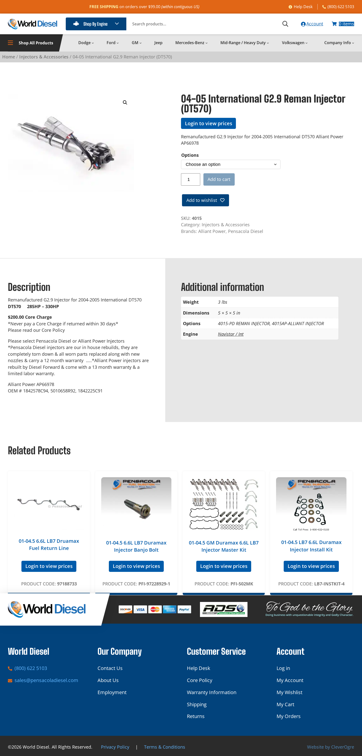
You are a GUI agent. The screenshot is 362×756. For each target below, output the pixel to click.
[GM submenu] (140, 43)
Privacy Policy (115, 747)
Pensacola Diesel (245, 231)
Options (190, 155)
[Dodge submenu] (93, 43)
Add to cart (219, 179)
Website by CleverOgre (330, 747)
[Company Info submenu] (353, 43)
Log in (283, 668)
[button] (125, 102)
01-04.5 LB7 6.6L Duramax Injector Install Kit (311, 546)
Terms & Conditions (164, 747)
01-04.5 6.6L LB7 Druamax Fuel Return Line (49, 544)
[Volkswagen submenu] (306, 43)
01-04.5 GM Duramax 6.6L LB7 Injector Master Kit (224, 546)
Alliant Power (212, 231)
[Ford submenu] (117, 43)
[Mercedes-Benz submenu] (206, 43)
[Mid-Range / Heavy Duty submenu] (268, 43)
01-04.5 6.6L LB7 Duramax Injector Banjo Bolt (136, 546)
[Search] (285, 24)
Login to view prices (208, 123)
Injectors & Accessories (43, 57)
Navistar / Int (231, 334)
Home (8, 57)
